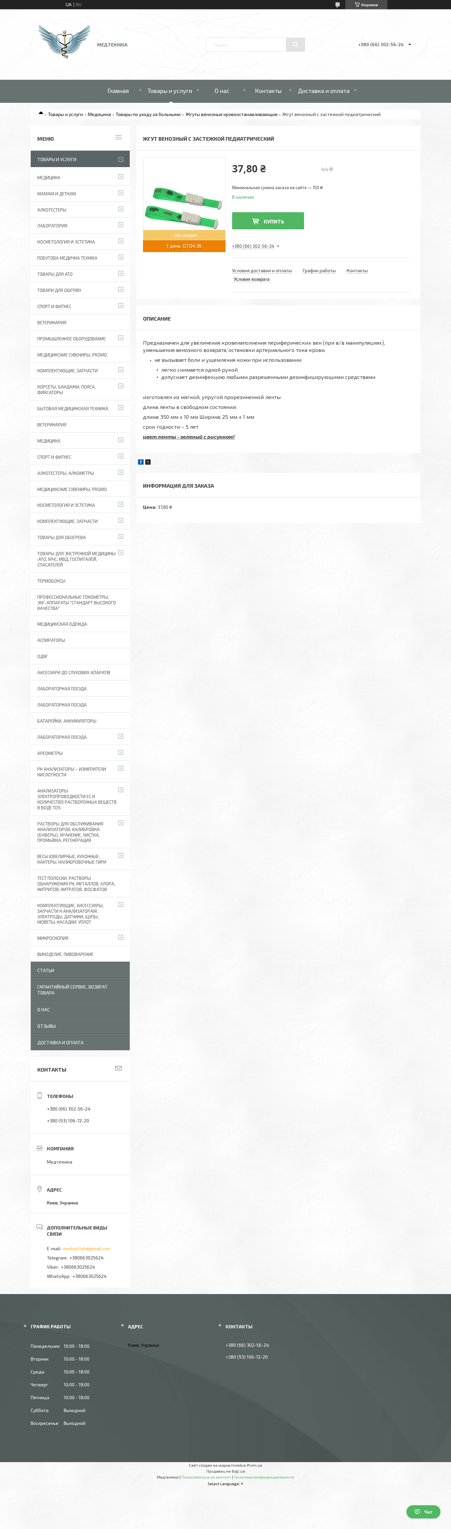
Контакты (268, 90)
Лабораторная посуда (62, 737)
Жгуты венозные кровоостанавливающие (232, 114)
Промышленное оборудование (71, 338)
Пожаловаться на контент (206, 1477)
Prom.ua (254, 1465)
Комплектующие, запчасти (67, 370)
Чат (428, 1512)
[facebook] (141, 463)
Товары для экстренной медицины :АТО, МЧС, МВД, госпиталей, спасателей (76, 559)
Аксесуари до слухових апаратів (73, 672)
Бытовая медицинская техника (72, 408)
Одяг (42, 656)
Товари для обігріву (59, 290)
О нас (222, 90)
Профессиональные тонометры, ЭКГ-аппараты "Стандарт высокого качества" (76, 602)
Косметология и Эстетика (66, 242)
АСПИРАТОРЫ (51, 640)
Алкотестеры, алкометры (65, 473)
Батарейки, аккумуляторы (66, 721)
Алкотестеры (51, 210)
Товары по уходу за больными (148, 114)
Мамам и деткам (56, 193)
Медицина (99, 114)
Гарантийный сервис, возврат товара (72, 989)
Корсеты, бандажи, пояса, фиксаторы (66, 389)
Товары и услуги (170, 90)
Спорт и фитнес (54, 306)
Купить (274, 221)
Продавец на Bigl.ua (225, 1471)
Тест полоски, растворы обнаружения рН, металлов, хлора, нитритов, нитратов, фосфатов (76, 884)
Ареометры (50, 753)
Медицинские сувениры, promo (72, 355)
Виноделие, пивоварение (65, 954)
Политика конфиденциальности (264, 1477)
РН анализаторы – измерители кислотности (71, 771)
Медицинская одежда (62, 624)
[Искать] (295, 44)
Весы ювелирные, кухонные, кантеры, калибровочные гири (71, 859)
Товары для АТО (55, 274)
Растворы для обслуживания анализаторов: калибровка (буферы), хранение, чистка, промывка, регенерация (70, 832)
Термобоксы (51, 581)
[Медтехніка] (64, 61)
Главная (118, 90)
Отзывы (46, 1026)
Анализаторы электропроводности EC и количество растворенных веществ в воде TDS (77, 799)
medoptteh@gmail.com (87, 1248)
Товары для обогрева (61, 537)
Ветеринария (51, 322)
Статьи (45, 970)
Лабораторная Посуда (62, 688)
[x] (148, 463)
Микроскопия (52, 938)
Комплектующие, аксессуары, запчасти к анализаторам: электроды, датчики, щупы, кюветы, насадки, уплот (70, 914)
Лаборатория (52, 225)
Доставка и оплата (324, 90)
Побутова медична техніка (67, 258)
